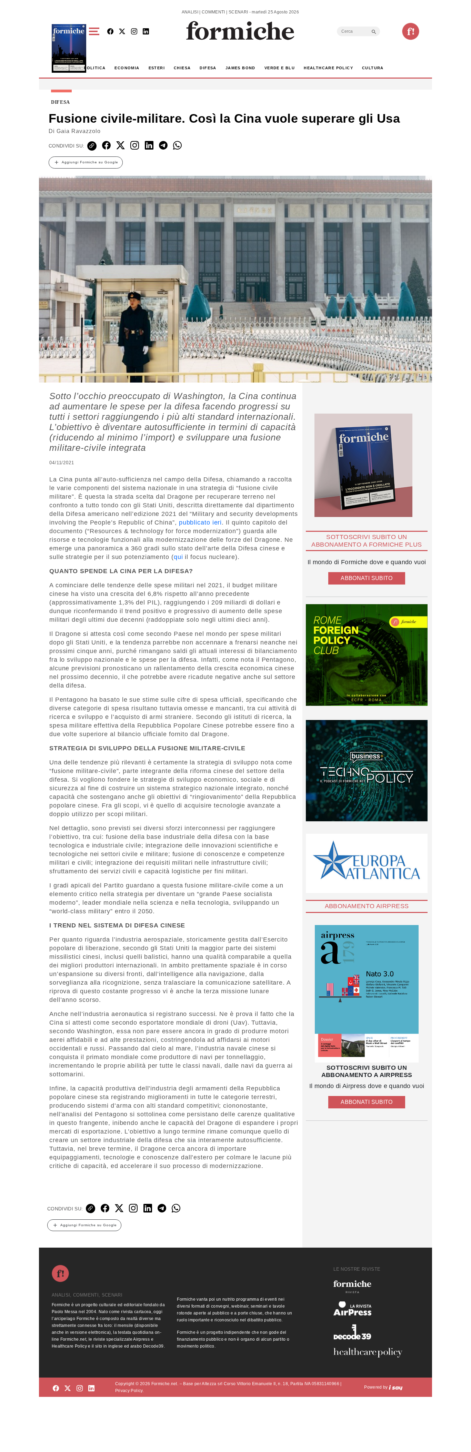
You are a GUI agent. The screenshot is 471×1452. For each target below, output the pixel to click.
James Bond (240, 68)
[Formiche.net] (410, 31)
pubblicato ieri (200, 522)
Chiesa (182, 68)
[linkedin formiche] (91, 1388)
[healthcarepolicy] (370, 1353)
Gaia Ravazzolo (79, 131)
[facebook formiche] (56, 1388)
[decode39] (370, 1332)
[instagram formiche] (80, 1388)
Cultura (373, 68)
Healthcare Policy (328, 68)
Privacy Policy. (129, 1390)
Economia (126, 68)
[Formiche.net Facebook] (110, 32)
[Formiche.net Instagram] (134, 32)
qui (178, 557)
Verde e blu (279, 68)
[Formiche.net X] (122, 32)
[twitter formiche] (67, 1388)
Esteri (157, 68)
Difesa (208, 68)
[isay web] (396, 1387)
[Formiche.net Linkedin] (146, 32)
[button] (95, 48)
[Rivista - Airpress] (370, 1308)
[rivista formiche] (367, 994)
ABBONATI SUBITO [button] (366, 578)
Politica (95, 68)
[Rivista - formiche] (370, 1286)
